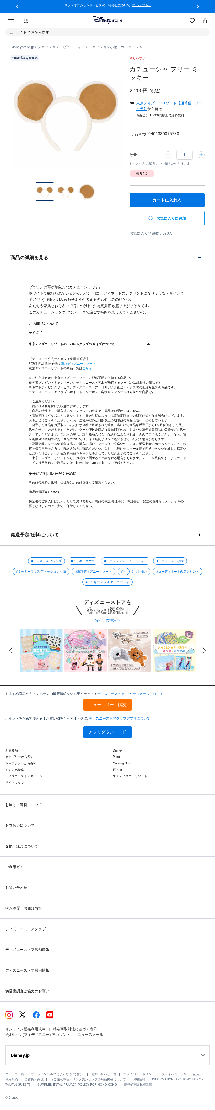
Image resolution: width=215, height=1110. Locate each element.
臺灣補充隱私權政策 (138, 1084)
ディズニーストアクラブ (25, 929)
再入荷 (117, 770)
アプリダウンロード (107, 732)
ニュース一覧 (14, 1074)
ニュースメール (90, 1034)
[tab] (107, 257)
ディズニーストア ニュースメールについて (130, 694)
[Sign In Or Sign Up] (26, 21)
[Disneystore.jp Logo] (107, 20)
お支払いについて (20, 825)
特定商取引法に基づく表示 (75, 1029)
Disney (118, 750)
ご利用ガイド (16, 867)
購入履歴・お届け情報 (23, 908)
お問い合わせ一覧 (103, 1074)
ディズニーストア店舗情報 (27, 950)
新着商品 (11, 750)
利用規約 (11, 1079)
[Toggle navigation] (11, 21)
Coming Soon (122, 763)
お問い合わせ (16, 887)
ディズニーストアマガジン (24, 776)
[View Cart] (205, 21)
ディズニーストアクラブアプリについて (119, 718)
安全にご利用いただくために (53, 473)
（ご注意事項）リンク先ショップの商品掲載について (88, 1079)
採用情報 (139, 1079)
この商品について (43, 324)
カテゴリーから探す (19, 757)
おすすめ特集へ (107, 620)
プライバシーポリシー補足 (180, 1074)
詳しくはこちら (141, 5)
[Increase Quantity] (201, 154)
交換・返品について (21, 846)
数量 (133, 155)
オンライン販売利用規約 (25, 1029)
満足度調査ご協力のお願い (27, 991)
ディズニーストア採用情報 (27, 970)
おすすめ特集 (14, 770)
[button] (17, 6)
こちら (87, 368)
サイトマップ (14, 783)
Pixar (116, 757)
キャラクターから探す (21, 763)
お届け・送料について (23, 805)
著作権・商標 (34, 1079)
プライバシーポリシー (139, 1074)
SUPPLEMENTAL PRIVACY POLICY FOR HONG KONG (77, 1084)
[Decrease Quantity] (168, 154)
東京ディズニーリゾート (78, 364)
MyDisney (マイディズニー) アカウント (37, 1034)
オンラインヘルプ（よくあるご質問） (57, 1074)
